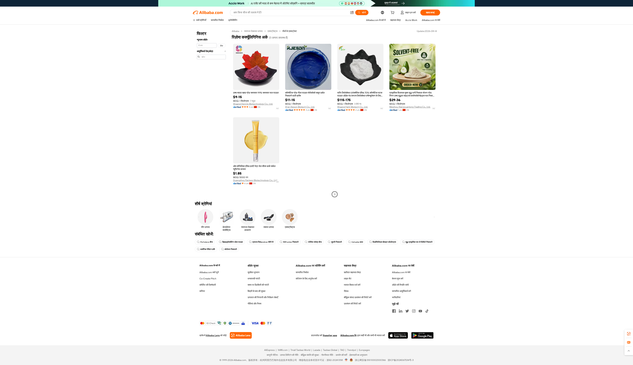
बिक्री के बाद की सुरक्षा (256, 291)
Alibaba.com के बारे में (209, 265)
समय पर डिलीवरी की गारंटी (258, 285)
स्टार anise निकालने (291, 242)
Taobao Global (330, 350)
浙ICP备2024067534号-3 (401, 360)
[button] (352, 12)
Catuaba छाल (357, 242)
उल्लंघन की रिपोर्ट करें (352, 303)
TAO (342, 350)
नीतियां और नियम (254, 303)
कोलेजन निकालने (231, 249)
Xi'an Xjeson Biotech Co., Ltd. (300, 107)
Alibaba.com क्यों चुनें (209, 272)
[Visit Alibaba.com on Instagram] (414, 311)
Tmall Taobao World (300, 350)
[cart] (393, 13)
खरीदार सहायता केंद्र (352, 272)
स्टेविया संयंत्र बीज (315, 242)
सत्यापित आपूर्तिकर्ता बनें (401, 291)
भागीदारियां (396, 297)
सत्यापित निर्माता (302, 272)
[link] (628, 333)
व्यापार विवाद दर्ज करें (352, 285)
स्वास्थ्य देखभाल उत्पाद (253, 31)
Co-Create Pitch (207, 278)
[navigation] (211, 113)
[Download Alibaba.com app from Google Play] (422, 335)
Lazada (316, 350)
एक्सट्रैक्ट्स (272, 31)
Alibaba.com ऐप (348, 335)
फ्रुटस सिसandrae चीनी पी (262, 242)
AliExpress (269, 350)
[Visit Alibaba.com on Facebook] (394, 311)
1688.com (283, 350)
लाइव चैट (347, 278)
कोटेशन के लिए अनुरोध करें (306, 278)
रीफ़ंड (346, 291)
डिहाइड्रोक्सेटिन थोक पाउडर (232, 242)
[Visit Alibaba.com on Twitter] (407, 311)
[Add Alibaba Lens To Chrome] (241, 335)
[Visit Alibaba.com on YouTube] (420, 311)
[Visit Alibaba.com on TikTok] (427, 311)
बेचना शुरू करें (397, 278)
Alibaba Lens (213, 335)
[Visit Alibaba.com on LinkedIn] (401, 311)
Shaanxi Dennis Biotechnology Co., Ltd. (253, 104)
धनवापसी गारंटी (254, 278)
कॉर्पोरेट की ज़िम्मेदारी (207, 285)
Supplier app (330, 335)
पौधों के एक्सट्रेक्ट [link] (289, 31)
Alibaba (235, 31)
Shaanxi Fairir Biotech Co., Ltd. (352, 107)
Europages (364, 350)
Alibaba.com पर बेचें (401, 272)
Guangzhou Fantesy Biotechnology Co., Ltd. (255, 180)
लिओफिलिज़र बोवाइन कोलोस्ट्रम (384, 242)
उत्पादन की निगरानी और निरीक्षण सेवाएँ (263, 297)
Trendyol (351, 350)
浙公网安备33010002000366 (370, 360)
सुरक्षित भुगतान (253, 272)
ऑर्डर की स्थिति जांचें (400, 285)
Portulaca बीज (206, 242)
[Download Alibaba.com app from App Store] (398, 335)
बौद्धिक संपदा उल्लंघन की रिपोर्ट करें (358, 297)
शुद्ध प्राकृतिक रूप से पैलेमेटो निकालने (419, 242)
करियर (202, 291)
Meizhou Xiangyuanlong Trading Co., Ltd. (409, 107)
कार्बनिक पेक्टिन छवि (207, 249)
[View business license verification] (346, 360)
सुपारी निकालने (336, 242)
